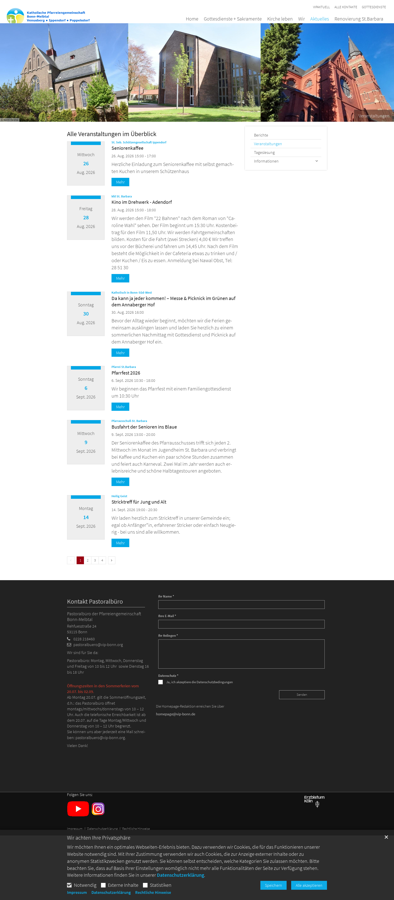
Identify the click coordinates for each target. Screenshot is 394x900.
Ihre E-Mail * (167, 616)
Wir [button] (301, 19)
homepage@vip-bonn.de (175, 713)
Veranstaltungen (268, 143)
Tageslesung (264, 152)
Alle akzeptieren (309, 885)
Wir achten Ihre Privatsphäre (98, 837)
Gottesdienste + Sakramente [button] (233, 19)
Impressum (77, 892)
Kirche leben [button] (280, 19)
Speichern (273, 885)
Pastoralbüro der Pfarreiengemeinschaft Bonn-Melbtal (104, 616)
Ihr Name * (166, 596)
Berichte (261, 135)
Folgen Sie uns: (80, 794)
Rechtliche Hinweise (153, 892)
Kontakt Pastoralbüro (95, 601)
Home (192, 19)
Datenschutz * (168, 675)
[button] (356, 19)
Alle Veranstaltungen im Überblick (111, 134)
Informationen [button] (266, 161)
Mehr (120, 182)
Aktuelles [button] (319, 19)
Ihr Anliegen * (168, 635)
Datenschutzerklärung (180, 875)
